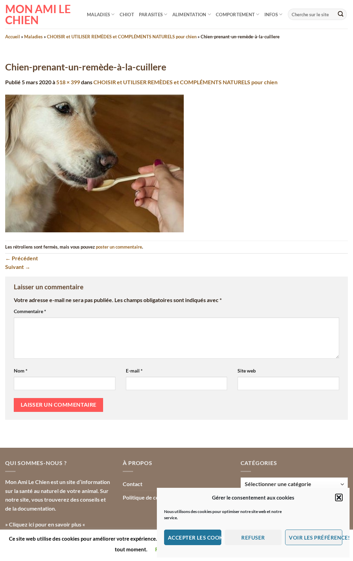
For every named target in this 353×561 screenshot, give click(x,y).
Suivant (17, 266)
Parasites (151, 14)
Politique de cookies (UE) (153, 497)
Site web (247, 371)
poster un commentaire (119, 247)
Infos (271, 14)
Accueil (12, 36)
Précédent (21, 258)
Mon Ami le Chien (38, 14)
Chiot (127, 14)
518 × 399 (68, 82)
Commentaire (30, 311)
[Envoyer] (340, 14)
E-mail (134, 371)
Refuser (253, 537)
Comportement (235, 14)
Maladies (98, 14)
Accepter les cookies (194, 537)
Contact (132, 484)
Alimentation (189, 14)
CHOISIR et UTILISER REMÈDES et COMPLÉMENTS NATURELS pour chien (121, 36)
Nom (21, 371)
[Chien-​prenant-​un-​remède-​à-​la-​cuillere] (94, 162)
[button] (338, 497)
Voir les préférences (315, 537)
